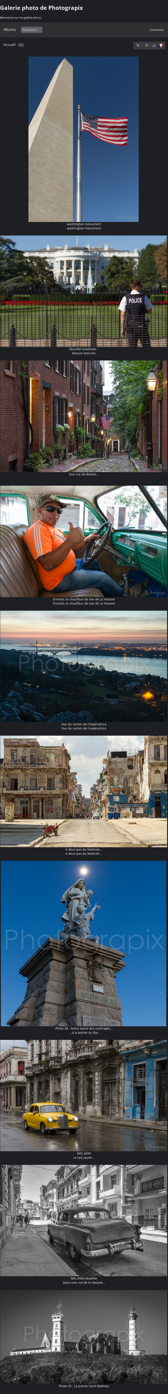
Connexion (157, 30)
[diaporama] (147, 45)
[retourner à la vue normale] (154, 45)
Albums (10, 29)
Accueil (10, 44)
